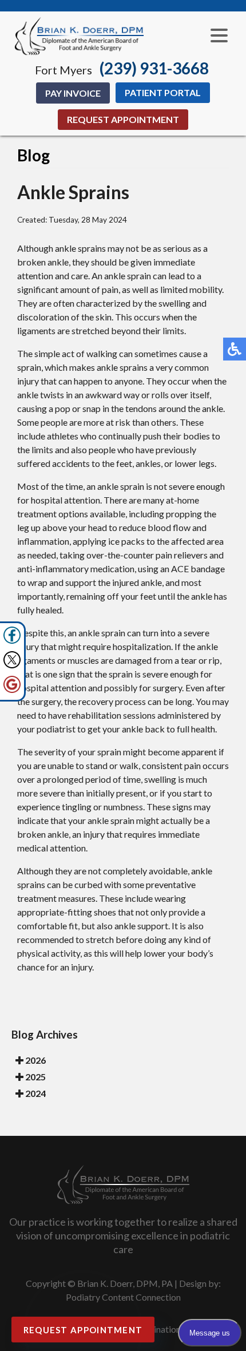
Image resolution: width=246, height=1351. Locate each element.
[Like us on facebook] (12, 640)
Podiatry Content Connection (123, 1296)
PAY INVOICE (73, 93)
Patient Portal (163, 92)
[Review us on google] (12, 689)
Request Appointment (123, 119)
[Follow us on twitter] (12, 665)
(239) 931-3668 (154, 68)
